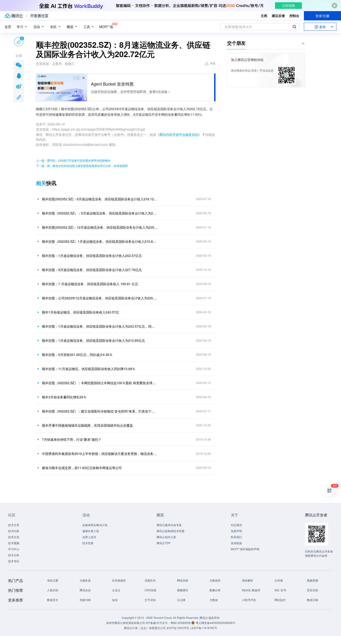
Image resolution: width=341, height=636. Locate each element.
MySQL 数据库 (251, 590)
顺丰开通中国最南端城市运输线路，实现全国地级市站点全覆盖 (87, 425)
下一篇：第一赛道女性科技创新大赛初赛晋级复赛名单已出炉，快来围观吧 (82, 166)
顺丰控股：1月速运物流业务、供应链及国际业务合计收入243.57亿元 (92, 255)
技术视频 (13, 543)
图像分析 (215, 590)
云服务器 (85, 580)
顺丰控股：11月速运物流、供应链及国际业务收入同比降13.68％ (88, 368)
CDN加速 (150, 590)
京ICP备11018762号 (204, 628)
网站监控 (280, 600)
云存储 (278, 580)
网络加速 (182, 580)
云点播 (181, 600)
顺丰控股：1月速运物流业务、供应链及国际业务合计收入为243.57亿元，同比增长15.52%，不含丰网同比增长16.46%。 (100, 326)
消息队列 (150, 580)
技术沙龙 (13, 537)
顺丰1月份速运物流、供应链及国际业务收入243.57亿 (80, 312)
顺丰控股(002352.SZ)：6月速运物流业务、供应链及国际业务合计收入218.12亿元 (100, 199)
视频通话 (182, 590)
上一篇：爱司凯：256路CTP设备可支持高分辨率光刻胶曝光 (73, 160)
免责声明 (236, 531)
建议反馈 (278, 15)
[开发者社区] (39, 16)
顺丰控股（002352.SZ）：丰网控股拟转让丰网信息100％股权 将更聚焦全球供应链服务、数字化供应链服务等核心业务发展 (100, 382)
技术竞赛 (87, 543)
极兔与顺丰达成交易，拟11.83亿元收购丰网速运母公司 (82, 467)
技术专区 (13, 561)
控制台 (294, 15)
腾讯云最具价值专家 (169, 525)
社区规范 (236, 525)
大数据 (213, 600)
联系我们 (236, 537)
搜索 (294, 26)
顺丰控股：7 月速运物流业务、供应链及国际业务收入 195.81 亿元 (90, 283)
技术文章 (13, 525)
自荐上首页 (89, 537)
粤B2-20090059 (180, 623)
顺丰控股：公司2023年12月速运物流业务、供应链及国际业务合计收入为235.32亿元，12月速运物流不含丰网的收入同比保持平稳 (100, 298)
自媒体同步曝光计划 (94, 525)
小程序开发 (249, 600)
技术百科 (13, 555)
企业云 (116, 590)
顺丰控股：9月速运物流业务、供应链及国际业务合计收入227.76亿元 (92, 269)
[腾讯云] (14, 16)
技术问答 (13, 531)
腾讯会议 (85, 590)
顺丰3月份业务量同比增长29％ (64, 397)
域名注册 (52, 580)
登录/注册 (322, 15)
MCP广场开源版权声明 (245, 549)
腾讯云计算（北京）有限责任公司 (145, 628)
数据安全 (52, 600)
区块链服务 (119, 580)
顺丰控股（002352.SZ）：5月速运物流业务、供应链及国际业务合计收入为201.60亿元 (100, 213)
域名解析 (247, 580)
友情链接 (236, 543)
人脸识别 (52, 590)
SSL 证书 (280, 590)
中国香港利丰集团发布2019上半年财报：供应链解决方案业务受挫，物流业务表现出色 (100, 453)
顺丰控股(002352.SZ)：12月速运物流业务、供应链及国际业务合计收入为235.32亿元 (100, 227)
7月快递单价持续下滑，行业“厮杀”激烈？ (71, 439)
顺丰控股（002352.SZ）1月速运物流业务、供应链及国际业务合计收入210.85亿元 (100, 241)
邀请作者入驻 (90, 531)
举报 (213, 63)
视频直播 (312, 580)
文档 (264, 15)
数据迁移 (312, 600)
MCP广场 (106, 26)
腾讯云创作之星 (166, 537)
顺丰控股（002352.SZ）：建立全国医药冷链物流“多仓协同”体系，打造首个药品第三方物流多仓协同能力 (100, 411)
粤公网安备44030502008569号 (215, 623)
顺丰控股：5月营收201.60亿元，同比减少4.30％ (77, 354)
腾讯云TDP (163, 543)
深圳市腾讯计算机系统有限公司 (125, 623)
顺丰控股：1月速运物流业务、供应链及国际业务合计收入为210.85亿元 (93, 340)
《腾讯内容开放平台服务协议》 (179, 134)
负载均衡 (85, 600)
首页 (8, 26)
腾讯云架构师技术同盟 (170, 531)
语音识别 (312, 590)
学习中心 (13, 549)
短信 (115, 600)
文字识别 (150, 600)
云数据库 (215, 580)
